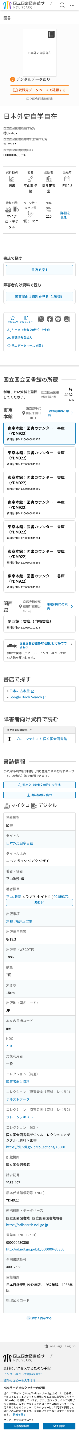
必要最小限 (21, 1426)
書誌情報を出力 (22, 337)
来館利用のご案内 (58, 413)
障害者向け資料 (18, 1081)
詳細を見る (65, 215)
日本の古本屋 (20, 690)
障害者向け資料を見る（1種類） (39, 296)
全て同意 (59, 1426)
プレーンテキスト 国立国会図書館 (41, 738)
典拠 (37, 902)
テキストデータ (18, 1099)
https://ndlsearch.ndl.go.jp (27, 1224)
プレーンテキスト (19, 1116)
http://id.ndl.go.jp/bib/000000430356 (35, 1249)
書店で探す (39, 269)
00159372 (61, 896)
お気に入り (13, 321)
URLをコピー (26, 321)
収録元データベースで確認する (42, 89)
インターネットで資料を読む (22, 1374)
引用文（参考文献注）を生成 (31, 330)
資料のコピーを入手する (19, 1380)
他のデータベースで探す (28, 345)
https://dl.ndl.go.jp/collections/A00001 (36, 1146)
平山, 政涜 (13, 896)
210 (9, 1045)
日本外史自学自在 (19, 843)
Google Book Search (26, 696)
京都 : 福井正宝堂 (19, 921)
